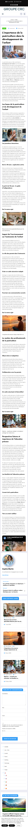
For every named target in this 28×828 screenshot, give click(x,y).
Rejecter (11, 825)
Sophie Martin (12, 28)
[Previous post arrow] (24, 583)
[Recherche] (21, 14)
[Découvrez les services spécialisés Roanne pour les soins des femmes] (14, 218)
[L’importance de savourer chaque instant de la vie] (14, 323)
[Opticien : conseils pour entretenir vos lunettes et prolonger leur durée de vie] (14, 421)
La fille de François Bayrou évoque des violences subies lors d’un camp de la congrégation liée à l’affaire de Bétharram (14, 815)
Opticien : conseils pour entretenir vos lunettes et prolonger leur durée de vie (11, 677)
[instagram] (15, 5)
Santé (4, 28)
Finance (5, 756)
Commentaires (5, 693)
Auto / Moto (6, 750)
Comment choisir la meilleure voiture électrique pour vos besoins (12, 591)
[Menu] (2, 14)
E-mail (3, 715)
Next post (5, 588)
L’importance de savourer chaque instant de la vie (13, 334)
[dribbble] (14, 5)
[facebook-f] (11, 5)
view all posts (5, 575)
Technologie (6, 763)
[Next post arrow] (24, 591)
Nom (3, 707)
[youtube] (17, 5)
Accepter (5, 825)
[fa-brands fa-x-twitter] (12, 5)
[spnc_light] (24, 13)
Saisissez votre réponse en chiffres (8, 728)
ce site (19, 460)
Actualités (6, 746)
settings (19, 822)
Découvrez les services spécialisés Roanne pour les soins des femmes (13, 620)
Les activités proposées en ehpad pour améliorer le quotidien (13, 584)
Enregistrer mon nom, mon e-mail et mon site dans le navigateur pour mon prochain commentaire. (12, 725)
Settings (18, 825)
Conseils (6, 753)
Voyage (5, 769)
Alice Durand (8, 618)
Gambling (6, 760)
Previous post (6, 581)
